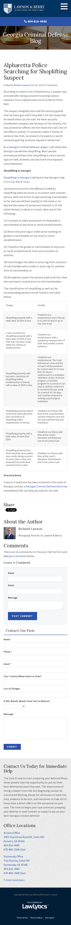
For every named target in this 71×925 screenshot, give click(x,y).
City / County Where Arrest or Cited (23, 676)
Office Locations (20, 825)
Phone (8, 651)
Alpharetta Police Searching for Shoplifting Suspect (35, 71)
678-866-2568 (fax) (15, 849)
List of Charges (12, 688)
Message (12, 597)
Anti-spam (49, 917)
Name (11, 573)
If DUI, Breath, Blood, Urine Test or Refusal (27, 701)
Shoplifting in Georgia (16, 177)
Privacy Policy (36, 917)
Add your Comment (15, 556)
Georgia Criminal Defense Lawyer (28, 147)
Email (11, 585)
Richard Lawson (21, 85)
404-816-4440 (37, 21)
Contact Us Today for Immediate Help (35, 769)
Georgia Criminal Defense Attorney (46, 486)
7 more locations (14, 880)
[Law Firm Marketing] (35, 906)
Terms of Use (22, 917)
